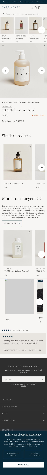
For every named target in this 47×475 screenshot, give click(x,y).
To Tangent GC (10, 223)
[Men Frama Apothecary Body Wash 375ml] (7, 25)
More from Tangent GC (22, 198)
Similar (16, 135)
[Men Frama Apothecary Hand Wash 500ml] (35, 25)
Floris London (21, 36)
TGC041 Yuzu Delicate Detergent (16, 271)
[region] (23, 343)
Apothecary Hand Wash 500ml (34, 38)
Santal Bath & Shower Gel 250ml (21, 38)
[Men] (19, 296)
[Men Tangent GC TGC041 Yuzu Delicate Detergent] (17, 248)
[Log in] (32, 7)
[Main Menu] (43, 7)
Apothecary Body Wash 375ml (6, 38)
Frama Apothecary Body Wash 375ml (13, 183)
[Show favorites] (35, 7)
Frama (3, 36)
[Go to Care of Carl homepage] (11, 7)
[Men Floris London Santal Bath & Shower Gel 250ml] (21, 25)
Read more (33, 446)
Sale (3, 45)
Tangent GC (7, 106)
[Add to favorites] (29, 147)
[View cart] (39, 7)
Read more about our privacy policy (23, 385)
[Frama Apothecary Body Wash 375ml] (17, 181)
